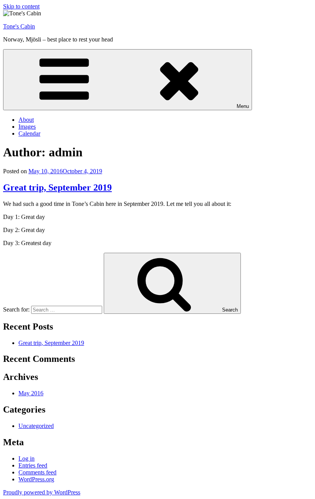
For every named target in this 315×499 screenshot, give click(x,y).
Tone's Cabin (19, 26)
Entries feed (32, 465)
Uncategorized (36, 426)
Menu (243, 106)
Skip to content (21, 6)
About (26, 119)
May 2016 (30, 393)
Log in (26, 458)
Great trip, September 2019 (57, 187)
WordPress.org (36, 479)
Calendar (29, 133)
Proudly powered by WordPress (41, 492)
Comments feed (37, 472)
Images (27, 126)
